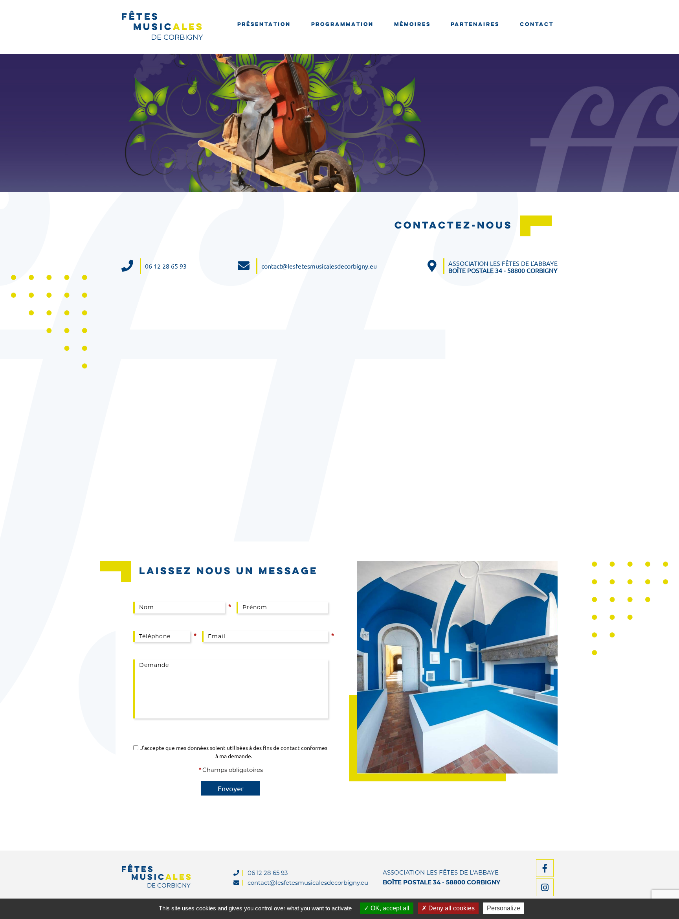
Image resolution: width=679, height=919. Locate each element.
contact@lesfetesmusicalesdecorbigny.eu (319, 266)
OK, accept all (389, 908)
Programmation (342, 24)
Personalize (503, 908)
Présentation (264, 24)
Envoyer (231, 788)
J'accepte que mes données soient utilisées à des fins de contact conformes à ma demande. (233, 751)
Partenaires (475, 24)
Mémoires (412, 24)
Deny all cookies (451, 908)
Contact (537, 24)
